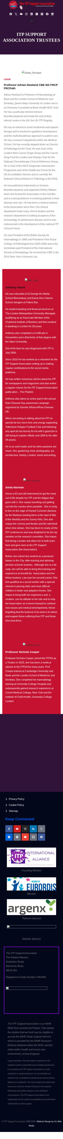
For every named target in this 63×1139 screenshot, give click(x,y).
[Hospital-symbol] (17, 837)
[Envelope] (25, 837)
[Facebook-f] (9, 829)
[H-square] (41, 14)
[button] (31, 20)
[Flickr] (36, 14)
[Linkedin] (31, 14)
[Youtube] (21, 14)
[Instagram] (26, 14)
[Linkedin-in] (33, 829)
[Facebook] (10, 14)
